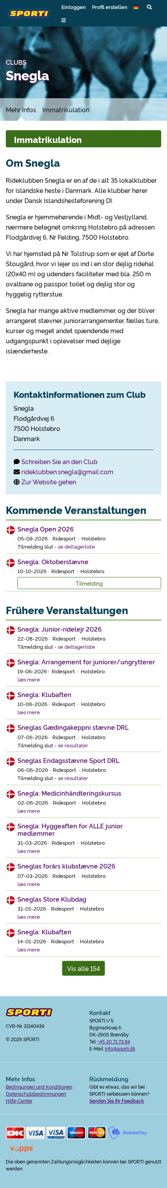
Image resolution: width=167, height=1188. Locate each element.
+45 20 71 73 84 (113, 1041)
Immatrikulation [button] (48, 139)
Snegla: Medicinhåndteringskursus (69, 793)
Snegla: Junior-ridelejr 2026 (59, 629)
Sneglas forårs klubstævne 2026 (66, 865)
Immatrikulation (65, 109)
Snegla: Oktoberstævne (53, 561)
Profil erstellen (109, 6)
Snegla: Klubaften (44, 694)
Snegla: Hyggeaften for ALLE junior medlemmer (70, 829)
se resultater (73, 744)
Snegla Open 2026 (45, 528)
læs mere (28, 679)
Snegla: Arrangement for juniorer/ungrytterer (86, 661)
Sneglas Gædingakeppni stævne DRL (73, 727)
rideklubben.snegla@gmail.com (67, 471)
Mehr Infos (21, 109)
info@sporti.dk (120, 1048)
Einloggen (73, 6)
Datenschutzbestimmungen (36, 1093)
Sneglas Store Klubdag (51, 899)
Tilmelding (89, 583)
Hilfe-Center (19, 1100)
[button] (137, 6)
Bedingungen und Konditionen (39, 1086)
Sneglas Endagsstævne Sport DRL (68, 760)
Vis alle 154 (83, 968)
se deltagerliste (76, 546)
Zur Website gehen (48, 481)
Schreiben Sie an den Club (59, 461)
